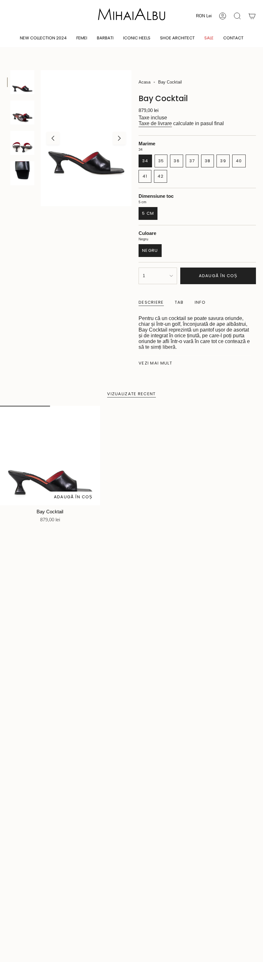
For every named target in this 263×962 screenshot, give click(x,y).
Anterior (53, 138)
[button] (82, 38)
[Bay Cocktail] (50, 456)
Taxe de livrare (155, 123)
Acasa (144, 82)
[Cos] (252, 16)
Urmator (119, 138)
